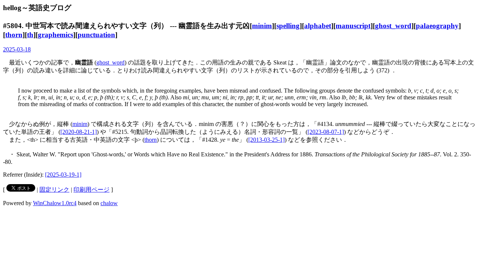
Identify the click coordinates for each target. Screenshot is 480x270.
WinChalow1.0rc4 (54, 203)
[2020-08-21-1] (78, 132)
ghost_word (393, 26)
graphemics (55, 35)
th (30, 35)
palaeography (437, 26)
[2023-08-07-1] (326, 132)
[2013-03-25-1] (266, 139)
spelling (288, 26)
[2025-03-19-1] (63, 174)
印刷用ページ (92, 189)
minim (262, 26)
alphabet (317, 26)
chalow (109, 203)
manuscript (353, 26)
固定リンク (54, 189)
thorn (13, 35)
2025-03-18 (17, 49)
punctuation (96, 35)
